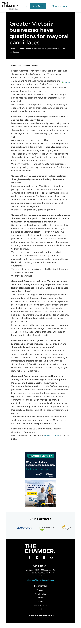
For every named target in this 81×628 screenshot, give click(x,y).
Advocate (40, 598)
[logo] (10, 6)
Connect (40, 590)
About (40, 601)
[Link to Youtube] (51, 558)
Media (40, 609)
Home (12, 49)
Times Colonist (51, 435)
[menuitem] (48, 6)
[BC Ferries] (21, 528)
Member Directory (40, 605)
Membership (40, 594)
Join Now (38, 5)
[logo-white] (40, 548)
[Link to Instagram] (44, 558)
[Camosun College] (43, 528)
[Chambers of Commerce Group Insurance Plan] (66, 528)
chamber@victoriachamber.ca (40, 580)
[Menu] (76, 6)
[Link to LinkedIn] (37, 558)
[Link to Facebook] (29, 558)
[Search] (26, 6)
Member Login (60, 5)
